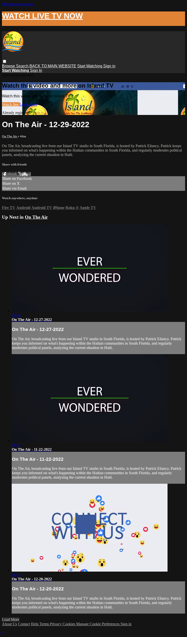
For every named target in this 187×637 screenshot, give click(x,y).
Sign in (109, 66)
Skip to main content (18, 4)
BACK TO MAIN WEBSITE (52, 66)
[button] (4, 61)
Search (22, 66)
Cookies (69, 624)
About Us (9, 624)
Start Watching (90, 66)
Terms (44, 624)
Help (35, 624)
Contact (24, 624)
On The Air (10, 136)
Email (26, 174)
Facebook (10, 174)
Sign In (36, 70)
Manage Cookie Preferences (98, 624)
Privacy (56, 624)
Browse (9, 66)
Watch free (10, 104)
